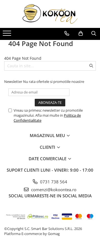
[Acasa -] (50, 14)
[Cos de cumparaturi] (81, 33)
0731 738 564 (53, 182)
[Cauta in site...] (94, 33)
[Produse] (7, 35)
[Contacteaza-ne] (67, 33)
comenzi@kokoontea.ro (53, 189)
